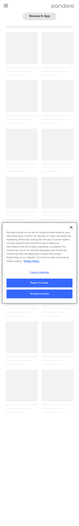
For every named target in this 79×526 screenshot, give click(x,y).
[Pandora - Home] (63, 7)
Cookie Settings (39, 272)
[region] (39, 263)
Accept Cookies (39, 293)
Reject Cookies (39, 282)
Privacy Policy (31, 261)
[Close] (71, 227)
